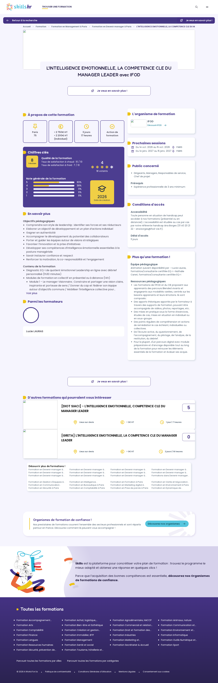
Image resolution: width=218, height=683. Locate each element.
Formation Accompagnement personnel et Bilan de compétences (36, 620)
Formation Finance (27, 635)
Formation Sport (170, 644)
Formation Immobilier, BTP (79, 635)
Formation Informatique (174, 635)
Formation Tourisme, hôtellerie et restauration (83, 650)
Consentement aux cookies (156, 671)
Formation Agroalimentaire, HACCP (132, 620)
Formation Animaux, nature (176, 620)
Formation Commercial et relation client (132, 625)
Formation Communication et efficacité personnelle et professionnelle (178, 625)
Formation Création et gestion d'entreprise (82, 630)
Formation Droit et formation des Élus (131, 630)
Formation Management (78, 640)
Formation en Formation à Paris (127, 482)
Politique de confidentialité (58, 671)
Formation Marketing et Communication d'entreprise (129, 640)
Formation (41, 26)
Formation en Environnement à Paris (170, 485)
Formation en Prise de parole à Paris (129, 488)
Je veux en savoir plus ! (199, 20)
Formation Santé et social (79, 644)
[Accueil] (19, 7)
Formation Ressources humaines (35, 644)
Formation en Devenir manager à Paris (111, 26)
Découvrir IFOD (154, 125)
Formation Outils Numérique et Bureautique (178, 640)
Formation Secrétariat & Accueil (131, 644)
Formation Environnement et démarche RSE (177, 630)
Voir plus (31, 293)
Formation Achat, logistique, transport (80, 620)
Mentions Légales (127, 671)
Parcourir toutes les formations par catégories (93, 660)
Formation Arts (25, 625)
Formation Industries (124, 635)
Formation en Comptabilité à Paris (87, 488)
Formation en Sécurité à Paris (44, 488)
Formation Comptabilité (30, 630)
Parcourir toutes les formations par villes (39, 660)
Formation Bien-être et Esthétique (84, 625)
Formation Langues (27, 640)
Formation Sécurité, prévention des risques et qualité (36, 650)
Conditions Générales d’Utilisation (94, 671)
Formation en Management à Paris (69, 26)
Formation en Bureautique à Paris (87, 485)
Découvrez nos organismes (164, 523)
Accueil (27, 26)
